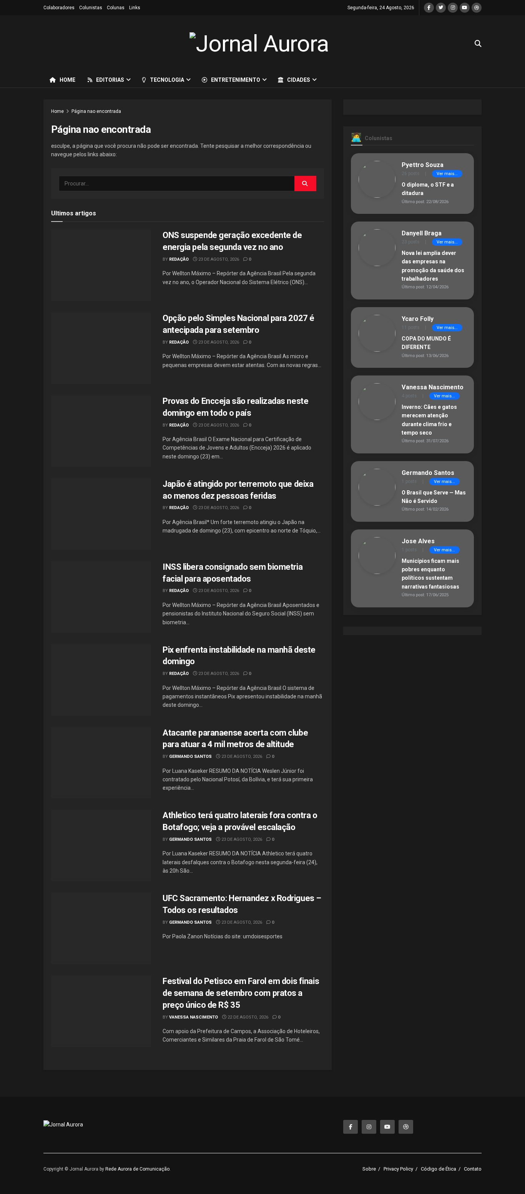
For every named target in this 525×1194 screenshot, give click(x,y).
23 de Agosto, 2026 (218, 259)
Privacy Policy (398, 1169)
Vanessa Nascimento (193, 1017)
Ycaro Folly (418, 318)
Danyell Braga (422, 233)
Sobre (369, 1169)
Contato (473, 1169)
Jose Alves (418, 541)
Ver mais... (447, 173)
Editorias (110, 80)
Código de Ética (438, 1169)
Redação (179, 259)
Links (134, 7)
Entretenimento (235, 80)
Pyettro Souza (423, 165)
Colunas (116, 7)
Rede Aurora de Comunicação (137, 1169)
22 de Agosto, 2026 (247, 1017)
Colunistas (90, 7)
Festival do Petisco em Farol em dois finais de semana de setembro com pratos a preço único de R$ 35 (241, 993)
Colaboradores (59, 7)
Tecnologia (167, 80)
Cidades (298, 80)
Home (67, 80)
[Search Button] (305, 183)
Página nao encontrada (96, 111)
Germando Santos (190, 756)
